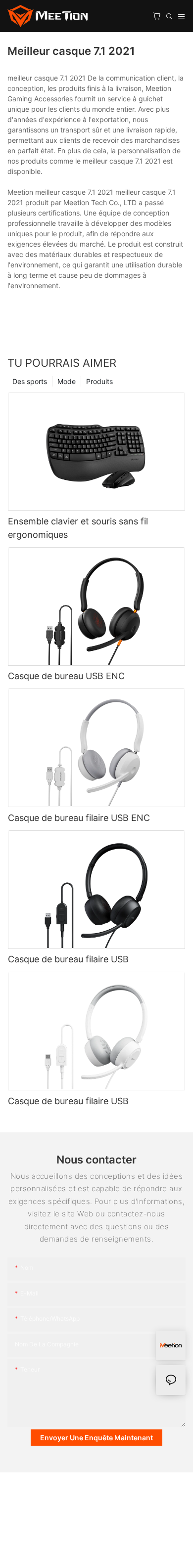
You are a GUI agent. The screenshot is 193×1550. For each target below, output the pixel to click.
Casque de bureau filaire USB (68, 959)
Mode (66, 381)
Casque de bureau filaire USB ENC (79, 818)
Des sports (29, 381)
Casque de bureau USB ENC (66, 676)
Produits (99, 381)
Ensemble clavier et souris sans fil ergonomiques (78, 528)
